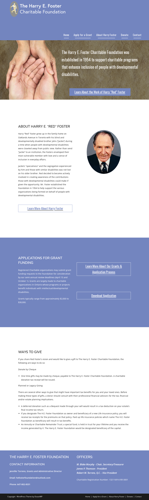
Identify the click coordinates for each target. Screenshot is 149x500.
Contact (138, 496)
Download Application (103, 295)
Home (87, 496)
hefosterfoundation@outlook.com (33, 477)
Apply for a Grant (100, 496)
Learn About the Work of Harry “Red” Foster (99, 92)
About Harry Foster (116, 496)
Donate (130, 496)
